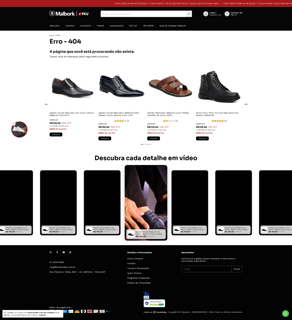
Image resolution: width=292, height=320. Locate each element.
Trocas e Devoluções (138, 268)
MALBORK (148, 25)
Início (52, 35)
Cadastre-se (215, 15)
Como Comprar (135, 258)
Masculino (55, 25)
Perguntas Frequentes (138, 278)
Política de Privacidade (139, 283)
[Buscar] (189, 14)
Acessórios (85, 25)
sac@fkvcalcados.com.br (62, 267)
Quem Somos (134, 273)
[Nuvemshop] (155, 313)
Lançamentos (116, 25)
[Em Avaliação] (193, 295)
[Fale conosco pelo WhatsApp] (285, 313)
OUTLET (133, 25)
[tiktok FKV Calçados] (70, 252)
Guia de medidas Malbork (173, 25)
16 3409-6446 (57, 262)
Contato (131, 263)
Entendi (42, 315)
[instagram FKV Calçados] (51, 252)
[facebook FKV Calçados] (57, 252)
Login (212, 13)
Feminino (70, 25)
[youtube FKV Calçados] (64, 252)
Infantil (100, 25)
